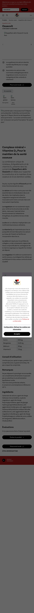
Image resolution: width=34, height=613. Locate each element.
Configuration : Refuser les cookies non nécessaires (17, 328)
